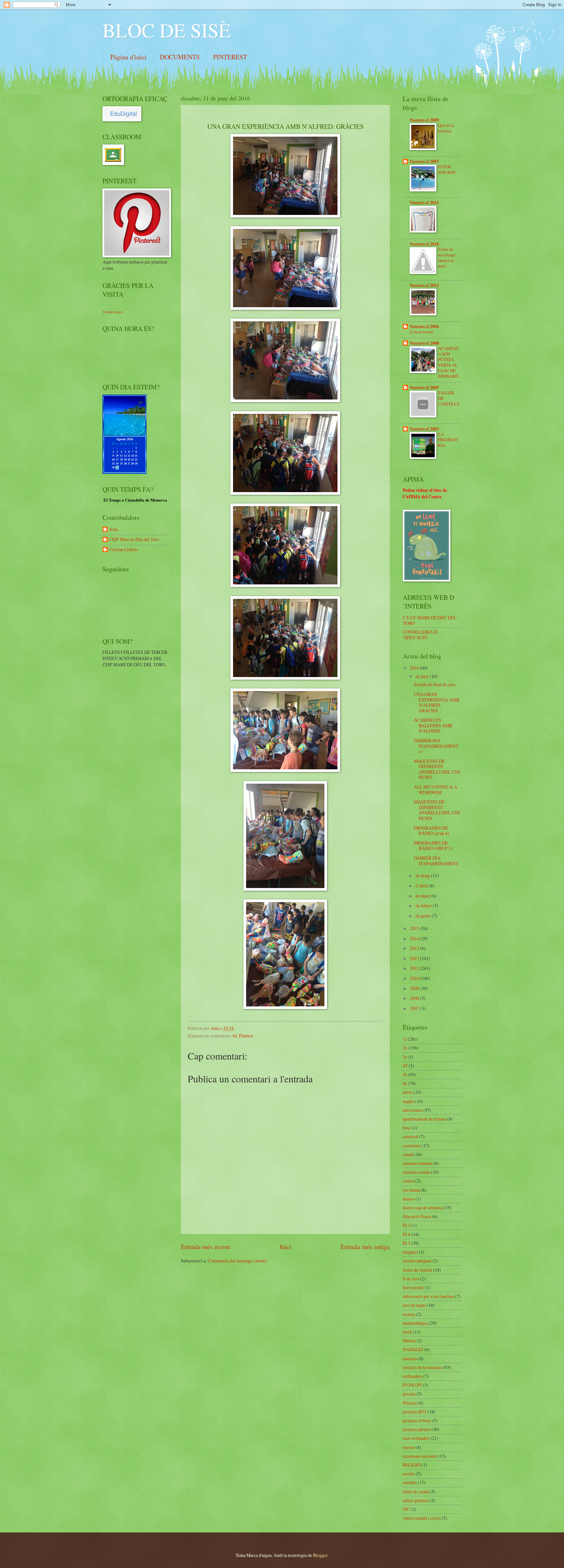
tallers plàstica (416, 1500)
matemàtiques (415, 1323)
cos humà (411, 1190)
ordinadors (412, 1376)
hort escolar (413, 1287)
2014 (415, 938)
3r (405, 1057)
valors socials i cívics (422, 1518)
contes (408, 1181)
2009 (415, 988)
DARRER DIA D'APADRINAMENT (436, 861)
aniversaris (412, 1110)
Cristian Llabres (123, 549)
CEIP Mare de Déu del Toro (134, 539)
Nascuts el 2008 (424, 343)
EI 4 (406, 1234)
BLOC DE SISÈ (166, 30)
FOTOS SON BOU (447, 169)
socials (409, 1473)
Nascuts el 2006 (424, 326)
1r (405, 1039)
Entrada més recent (205, 1247)
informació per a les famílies (428, 1296)
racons (409, 1447)
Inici (285, 1247)
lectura (409, 1314)
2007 (415, 1008)
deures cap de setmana (423, 1207)
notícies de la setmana (422, 1367)
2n (405, 1048)
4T (405, 1066)
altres (408, 1092)
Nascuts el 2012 (424, 285)
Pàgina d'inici (128, 57)
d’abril (422, 885)
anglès (408, 1101)
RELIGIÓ (412, 1465)
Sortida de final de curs (434, 684)
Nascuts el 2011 (424, 202)
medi (407, 1332)
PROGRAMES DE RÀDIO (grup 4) (431, 831)
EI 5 (406, 1243)
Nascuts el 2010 (424, 244)
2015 (415, 928)
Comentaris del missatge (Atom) (237, 1261)
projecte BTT (415, 1412)
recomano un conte (420, 1456)
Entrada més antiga (365, 1247)
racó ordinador (416, 1438)
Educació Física (417, 1216)
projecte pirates (417, 1429)
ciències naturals (417, 1163)
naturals (410, 1358)
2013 (415, 948)
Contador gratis (112, 311)
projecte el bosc (417, 1420)
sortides (410, 1482)
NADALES (413, 1349)
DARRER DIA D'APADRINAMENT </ (436, 745)
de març (423, 896)
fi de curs (411, 1278)
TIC (406, 1509)
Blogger (320, 1555)
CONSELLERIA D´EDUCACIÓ (420, 635)
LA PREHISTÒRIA (448, 439)
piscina (409, 1394)
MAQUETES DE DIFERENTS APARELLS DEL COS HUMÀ (437, 769)
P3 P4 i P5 (412, 1385)
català (408, 1154)
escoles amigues (417, 1261)
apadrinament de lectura (424, 1119)
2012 (415, 958)
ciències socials (416, 1172)
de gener (423, 915)
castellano (412, 1145)
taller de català (416, 1491)
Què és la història (446, 128)
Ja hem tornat (421, 332)
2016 (415, 668)
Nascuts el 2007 (424, 161)
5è (405, 1074)
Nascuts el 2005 (424, 387)
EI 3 (406, 1225)
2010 (415, 978)
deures (409, 1199)
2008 (415, 998)
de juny (422, 676)
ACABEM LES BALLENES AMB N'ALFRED (433, 725)
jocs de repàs (414, 1305)
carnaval (410, 1136)
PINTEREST (230, 57)
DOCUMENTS (180, 57)
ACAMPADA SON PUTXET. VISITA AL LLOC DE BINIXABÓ (448, 362)
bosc (407, 1127)
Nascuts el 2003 (424, 429)
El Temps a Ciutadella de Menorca (135, 500)
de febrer (424, 905)
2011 (415, 968)
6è (235, 1036)
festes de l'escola (417, 1270)
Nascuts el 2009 (424, 120)
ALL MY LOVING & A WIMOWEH (435, 789)
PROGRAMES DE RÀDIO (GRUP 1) (433, 846)
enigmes (410, 1252)
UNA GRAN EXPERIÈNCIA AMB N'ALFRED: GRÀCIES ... (436, 702)
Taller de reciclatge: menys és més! (447, 257)
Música (409, 1340)
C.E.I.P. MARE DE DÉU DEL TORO (429, 620)
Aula (113, 529)
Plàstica (246, 1036)
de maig (423, 875)
